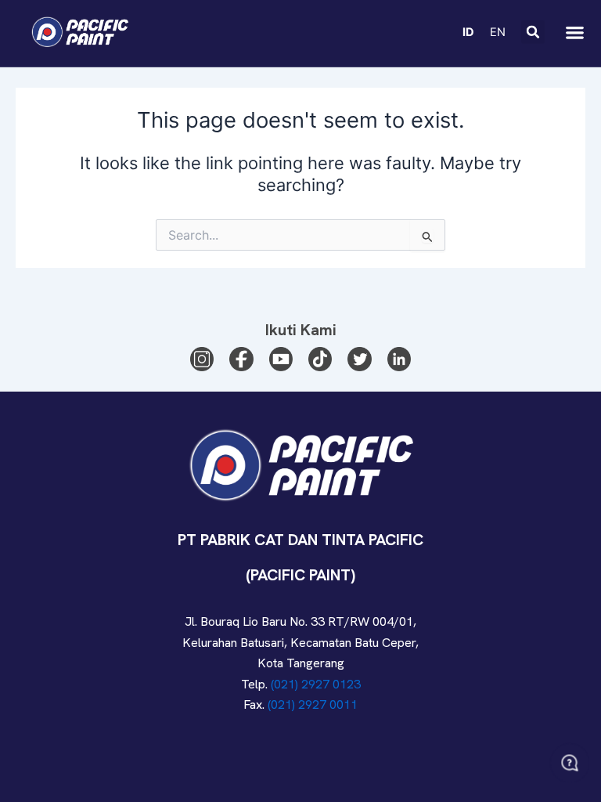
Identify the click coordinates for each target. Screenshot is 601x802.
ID (468, 32)
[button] (533, 32)
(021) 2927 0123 (316, 684)
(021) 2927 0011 (313, 704)
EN (498, 32)
